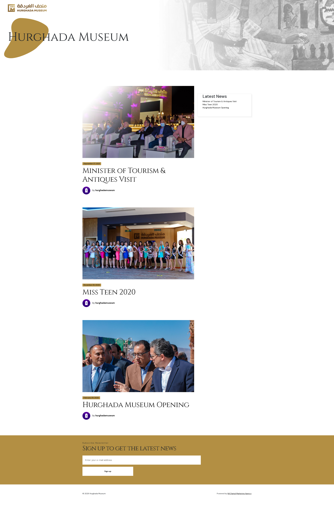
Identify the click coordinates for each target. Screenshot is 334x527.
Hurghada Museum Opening (135, 405)
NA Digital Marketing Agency (240, 493)
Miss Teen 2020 (109, 292)
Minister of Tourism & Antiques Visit (123, 175)
